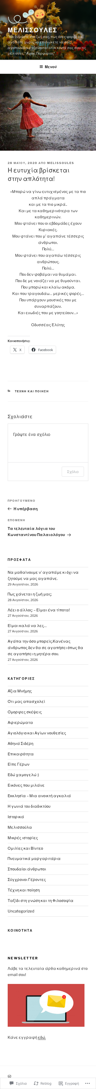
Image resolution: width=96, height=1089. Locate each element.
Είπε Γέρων (18, 764)
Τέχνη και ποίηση (32, 391)
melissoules (60, 163)
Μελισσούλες (32, 30)
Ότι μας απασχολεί (26, 701)
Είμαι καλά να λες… (27, 625)
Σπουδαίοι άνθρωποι (27, 869)
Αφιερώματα (20, 722)
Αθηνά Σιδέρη (20, 743)
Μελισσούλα (20, 827)
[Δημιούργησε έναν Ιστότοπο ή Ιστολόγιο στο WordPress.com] (9, 1076)
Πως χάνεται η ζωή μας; (30, 594)
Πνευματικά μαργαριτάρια (34, 858)
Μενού (51, 67)
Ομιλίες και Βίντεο (25, 848)
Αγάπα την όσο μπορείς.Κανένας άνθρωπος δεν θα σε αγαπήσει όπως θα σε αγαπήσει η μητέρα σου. (45, 647)
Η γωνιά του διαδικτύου (29, 806)
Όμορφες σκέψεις (25, 712)
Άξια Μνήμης (20, 691)
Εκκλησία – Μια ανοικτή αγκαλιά (39, 796)
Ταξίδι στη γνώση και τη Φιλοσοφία (40, 900)
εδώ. (42, 1037)
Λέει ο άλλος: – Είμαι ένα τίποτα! (39, 610)
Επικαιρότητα (21, 754)
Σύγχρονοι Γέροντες (27, 879)
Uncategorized (21, 911)
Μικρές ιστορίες (23, 838)
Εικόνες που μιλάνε (26, 785)
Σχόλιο (73, 471)
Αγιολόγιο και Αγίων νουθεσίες (37, 733)
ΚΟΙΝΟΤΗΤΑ (20, 930)
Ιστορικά (16, 817)
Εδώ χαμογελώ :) (23, 775)
